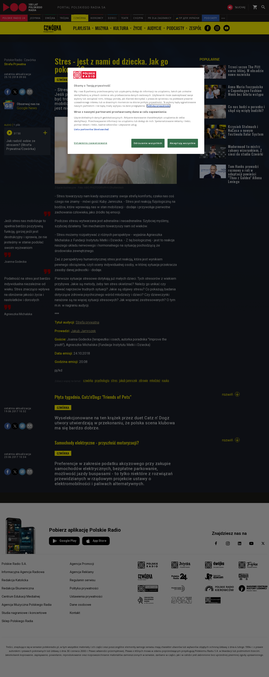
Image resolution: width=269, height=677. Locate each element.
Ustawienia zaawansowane (90, 143)
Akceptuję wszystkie (183, 143)
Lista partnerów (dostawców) (91, 129)
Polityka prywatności (158, 106)
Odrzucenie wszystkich (148, 143)
